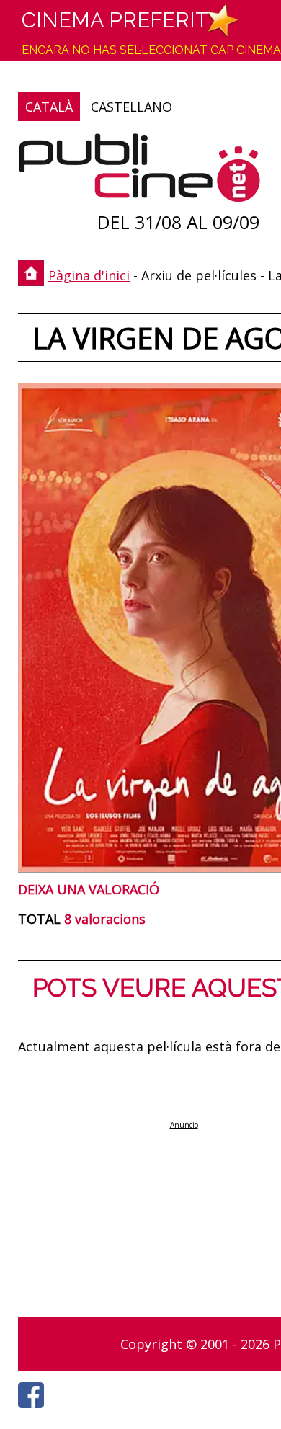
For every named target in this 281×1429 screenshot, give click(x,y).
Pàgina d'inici (89, 275)
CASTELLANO (131, 106)
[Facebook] (34, 1411)
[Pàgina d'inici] (139, 171)
